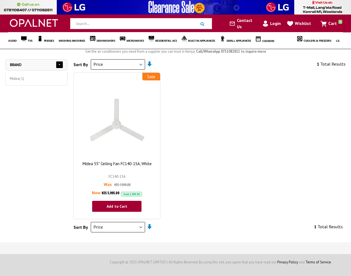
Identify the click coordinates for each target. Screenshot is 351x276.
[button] (298, 23)
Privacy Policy (287, 262)
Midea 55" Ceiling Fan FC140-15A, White (117, 163)
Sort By (80, 64)
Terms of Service (318, 262)
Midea (18, 78)
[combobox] (141, 23)
